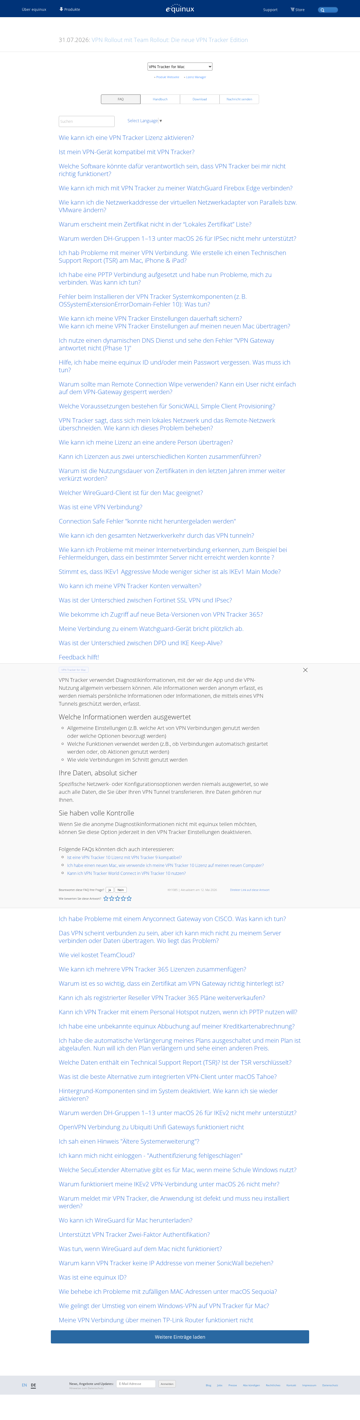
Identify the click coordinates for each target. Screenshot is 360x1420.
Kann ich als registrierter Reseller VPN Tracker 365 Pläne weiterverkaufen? (162, 997)
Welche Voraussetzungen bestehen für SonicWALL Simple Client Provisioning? (167, 406)
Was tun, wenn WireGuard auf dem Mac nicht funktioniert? (140, 1248)
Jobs (219, 1385)
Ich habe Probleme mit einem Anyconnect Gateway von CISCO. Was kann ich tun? (172, 918)
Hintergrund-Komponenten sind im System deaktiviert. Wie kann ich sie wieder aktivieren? (168, 1094)
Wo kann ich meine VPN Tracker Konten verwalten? (130, 585)
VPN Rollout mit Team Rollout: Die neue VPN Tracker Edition (170, 40)
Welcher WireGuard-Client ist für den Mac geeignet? (131, 492)
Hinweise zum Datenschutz (86, 1388)
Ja (110, 890)
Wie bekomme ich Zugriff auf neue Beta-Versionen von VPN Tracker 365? (161, 614)
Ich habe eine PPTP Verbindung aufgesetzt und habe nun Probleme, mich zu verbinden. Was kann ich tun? (165, 278)
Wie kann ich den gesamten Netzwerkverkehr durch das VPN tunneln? (156, 535)
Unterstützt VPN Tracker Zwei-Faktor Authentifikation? (134, 1234)
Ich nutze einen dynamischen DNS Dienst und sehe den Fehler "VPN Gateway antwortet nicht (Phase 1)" (166, 344)
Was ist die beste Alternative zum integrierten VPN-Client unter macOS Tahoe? (168, 1076)
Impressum (309, 1385)
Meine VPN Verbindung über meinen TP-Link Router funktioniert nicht (156, 1320)
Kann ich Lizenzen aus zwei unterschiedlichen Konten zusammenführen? (160, 456)
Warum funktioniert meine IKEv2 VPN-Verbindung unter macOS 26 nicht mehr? (169, 1184)
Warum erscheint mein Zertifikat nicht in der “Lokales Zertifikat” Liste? (155, 224)
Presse (232, 1385)
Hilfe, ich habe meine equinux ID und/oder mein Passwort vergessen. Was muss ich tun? (174, 366)
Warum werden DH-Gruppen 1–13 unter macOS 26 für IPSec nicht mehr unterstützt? (177, 238)
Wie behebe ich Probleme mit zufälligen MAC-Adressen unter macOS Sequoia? (168, 1291)
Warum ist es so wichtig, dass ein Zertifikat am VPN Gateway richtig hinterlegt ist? (171, 983)
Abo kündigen (251, 1385)
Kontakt (291, 1385)
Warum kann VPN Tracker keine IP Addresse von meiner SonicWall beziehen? (166, 1263)
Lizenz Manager (196, 77)
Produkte (71, 9)
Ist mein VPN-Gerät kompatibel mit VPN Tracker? (126, 151)
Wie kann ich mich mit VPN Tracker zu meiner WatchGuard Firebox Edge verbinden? (176, 188)
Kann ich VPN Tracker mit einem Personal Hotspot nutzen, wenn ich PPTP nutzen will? (178, 1012)
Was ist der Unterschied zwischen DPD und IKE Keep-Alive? (140, 643)
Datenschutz (330, 1385)
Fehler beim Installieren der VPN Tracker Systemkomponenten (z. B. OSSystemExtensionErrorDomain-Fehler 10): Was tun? (153, 300)
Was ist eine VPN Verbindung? (100, 507)
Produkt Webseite (167, 77)
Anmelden (167, 1384)
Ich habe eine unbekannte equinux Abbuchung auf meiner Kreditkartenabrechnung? (177, 1026)
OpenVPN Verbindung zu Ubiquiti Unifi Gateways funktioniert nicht (151, 1127)
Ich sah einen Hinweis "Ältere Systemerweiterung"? (129, 1141)
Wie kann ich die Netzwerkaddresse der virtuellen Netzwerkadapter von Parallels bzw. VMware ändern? (178, 206)
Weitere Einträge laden (180, 1337)
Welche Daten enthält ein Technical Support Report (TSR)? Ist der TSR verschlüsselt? (175, 1062)
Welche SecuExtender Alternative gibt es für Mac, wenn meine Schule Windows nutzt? (177, 1169)
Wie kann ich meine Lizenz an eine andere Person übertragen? (146, 442)
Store (300, 9)
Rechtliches (273, 1385)
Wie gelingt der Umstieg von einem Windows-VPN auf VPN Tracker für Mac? (164, 1305)
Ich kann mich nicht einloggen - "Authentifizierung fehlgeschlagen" (151, 1155)
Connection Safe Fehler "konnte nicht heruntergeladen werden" (147, 521)
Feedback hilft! (79, 657)
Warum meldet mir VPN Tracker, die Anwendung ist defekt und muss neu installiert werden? (174, 1202)
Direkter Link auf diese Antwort (250, 890)
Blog (208, 1385)
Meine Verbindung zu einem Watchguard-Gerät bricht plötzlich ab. (151, 628)
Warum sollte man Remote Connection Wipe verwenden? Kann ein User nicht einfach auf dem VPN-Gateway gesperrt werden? (177, 387)
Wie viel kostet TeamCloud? (97, 955)
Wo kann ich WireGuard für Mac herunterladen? (125, 1220)
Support (270, 9)
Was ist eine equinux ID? (93, 1277)
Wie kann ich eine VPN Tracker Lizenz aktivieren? (126, 137)
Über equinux (34, 9)
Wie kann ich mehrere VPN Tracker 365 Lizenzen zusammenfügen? (152, 969)
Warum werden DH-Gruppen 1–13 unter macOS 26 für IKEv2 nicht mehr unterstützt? (177, 1112)
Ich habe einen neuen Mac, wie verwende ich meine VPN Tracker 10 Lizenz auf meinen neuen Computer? (165, 865)
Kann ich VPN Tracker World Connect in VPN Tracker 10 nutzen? (126, 873)
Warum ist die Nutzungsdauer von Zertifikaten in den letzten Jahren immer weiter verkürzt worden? (172, 474)
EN (24, 1385)
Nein (121, 890)
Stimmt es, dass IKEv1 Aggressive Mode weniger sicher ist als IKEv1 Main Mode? (170, 571)
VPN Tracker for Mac (73, 670)
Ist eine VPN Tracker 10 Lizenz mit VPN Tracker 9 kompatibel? (124, 857)
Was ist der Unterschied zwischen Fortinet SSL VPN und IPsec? (145, 600)
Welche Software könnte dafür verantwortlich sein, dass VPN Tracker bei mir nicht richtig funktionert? (172, 169)
